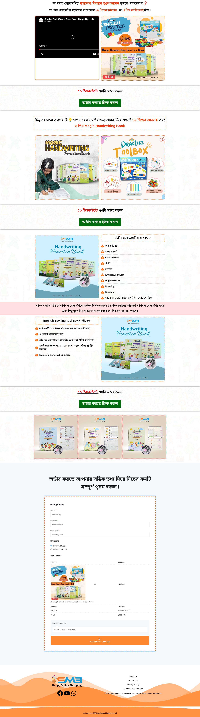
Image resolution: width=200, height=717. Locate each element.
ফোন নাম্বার (54, 520)
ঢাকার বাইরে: (60, 549)
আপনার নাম (54, 510)
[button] (36, 436)
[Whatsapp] (74, 693)
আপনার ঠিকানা (54, 530)
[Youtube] (67, 693)
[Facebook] (60, 693)
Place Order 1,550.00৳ (100, 642)
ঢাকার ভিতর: (59, 546)
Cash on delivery (59, 623)
